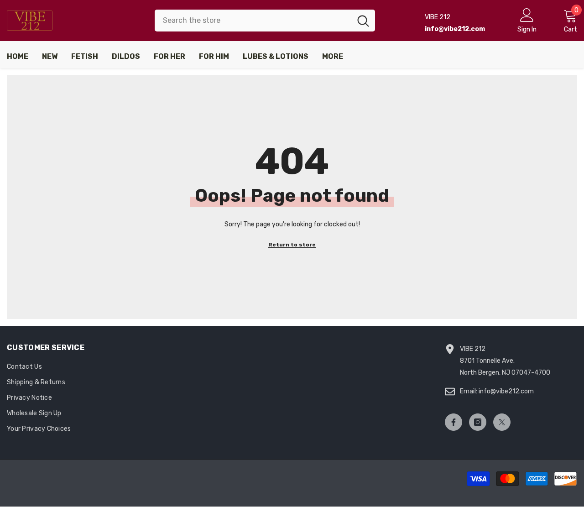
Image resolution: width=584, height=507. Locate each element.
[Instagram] (477, 422)
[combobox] (253, 20)
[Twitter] (502, 422)
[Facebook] (453, 422)
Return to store (292, 244)
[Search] (265, 20)
